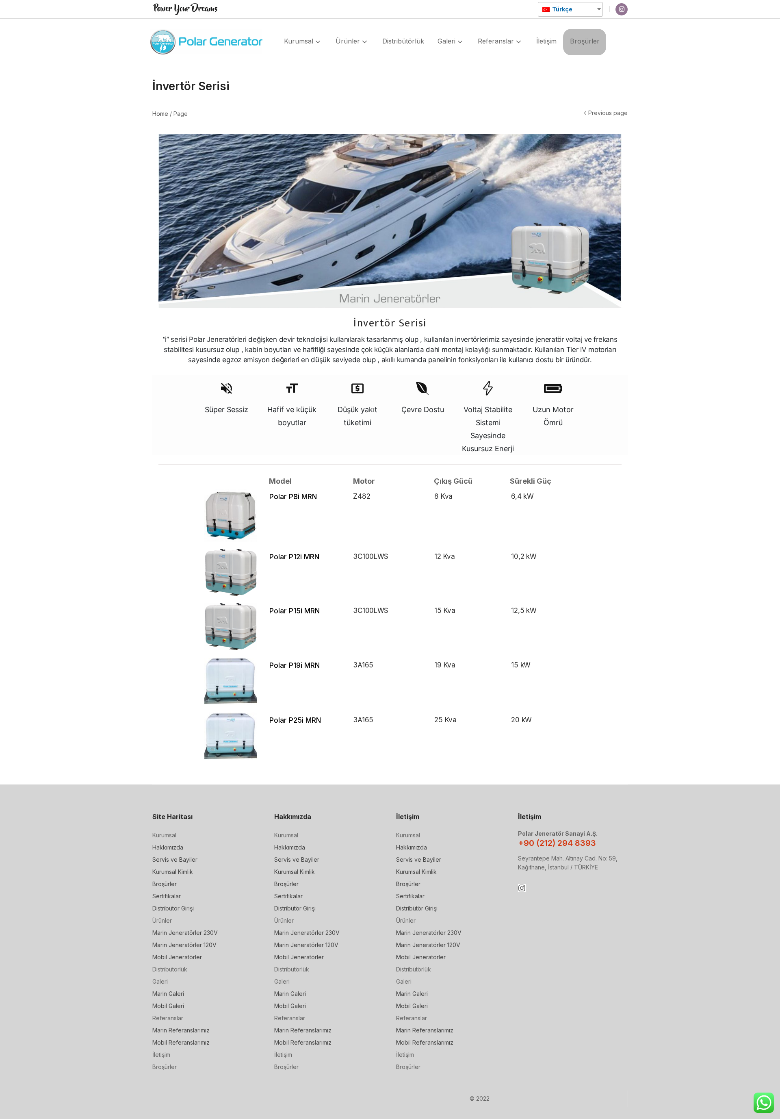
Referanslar (497, 41)
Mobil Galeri (168, 1005)
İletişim (546, 41)
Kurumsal (299, 41)
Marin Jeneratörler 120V (184, 944)
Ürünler (349, 41)
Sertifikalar (166, 896)
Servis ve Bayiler (174, 859)
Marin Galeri (168, 993)
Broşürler (585, 41)
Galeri (447, 41)
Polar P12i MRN (294, 556)
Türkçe (561, 9)
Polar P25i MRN (295, 720)
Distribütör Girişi (173, 908)
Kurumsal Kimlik (172, 871)
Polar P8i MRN (293, 496)
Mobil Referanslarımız (181, 1042)
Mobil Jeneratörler (177, 957)
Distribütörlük (403, 41)
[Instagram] (621, 9)
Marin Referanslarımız (181, 1030)
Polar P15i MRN (294, 610)
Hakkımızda (167, 847)
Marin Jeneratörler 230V (185, 932)
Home (160, 113)
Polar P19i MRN (294, 665)
